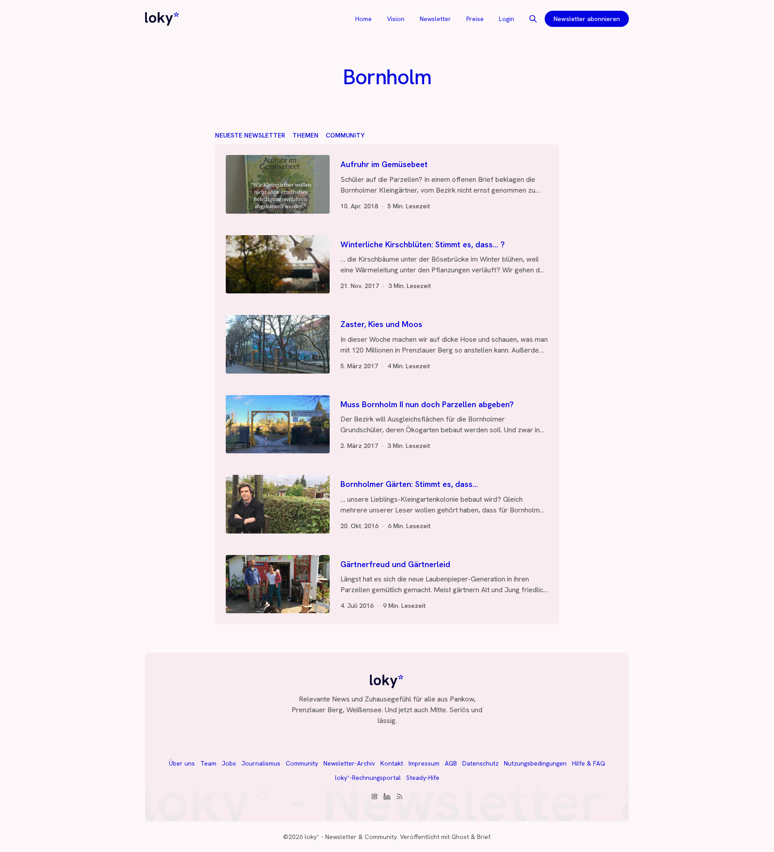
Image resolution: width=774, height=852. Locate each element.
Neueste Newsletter (250, 135)
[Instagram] (374, 796)
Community (345, 135)
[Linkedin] (387, 796)
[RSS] (399, 796)
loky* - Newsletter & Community (351, 837)
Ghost (460, 837)
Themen (305, 135)
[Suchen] (533, 19)
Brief (483, 837)
